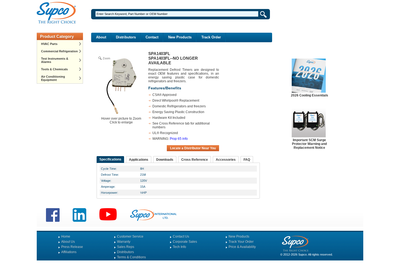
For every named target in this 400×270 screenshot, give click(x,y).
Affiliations (68, 252)
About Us (68, 242)
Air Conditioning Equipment (53, 78)
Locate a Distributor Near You (193, 148)
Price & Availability (242, 247)
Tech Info (179, 247)
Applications (138, 160)
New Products (180, 37)
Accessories (226, 160)
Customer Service (130, 236)
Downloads (164, 160)
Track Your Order (241, 242)
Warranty (123, 242)
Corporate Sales (185, 242)
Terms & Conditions (131, 257)
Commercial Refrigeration (59, 51)
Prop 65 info (179, 139)
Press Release (72, 247)
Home (65, 236)
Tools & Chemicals (54, 69)
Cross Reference (194, 160)
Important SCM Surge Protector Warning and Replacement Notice (309, 144)
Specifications (110, 159)
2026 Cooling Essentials (309, 95)
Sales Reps (125, 247)
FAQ (247, 160)
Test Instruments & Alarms (54, 60)
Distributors (126, 37)
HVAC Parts (49, 43)
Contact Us (181, 236)
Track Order (211, 37)
